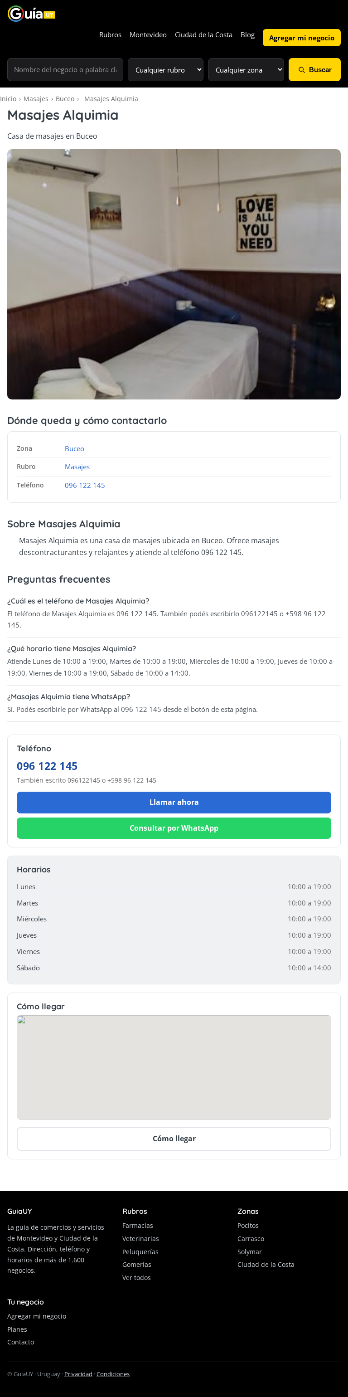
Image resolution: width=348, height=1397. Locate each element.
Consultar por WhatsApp (174, 828)
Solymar (249, 1251)
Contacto (20, 1342)
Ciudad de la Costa (203, 34)
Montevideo (148, 34)
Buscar (320, 69)
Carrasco (250, 1238)
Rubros (110, 34)
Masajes (36, 98)
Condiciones (113, 1374)
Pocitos (248, 1225)
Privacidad (78, 1374)
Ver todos (136, 1277)
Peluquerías (140, 1251)
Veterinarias (140, 1238)
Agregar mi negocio (301, 37)
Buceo (65, 98)
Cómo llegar (174, 1139)
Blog (248, 34)
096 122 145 (85, 485)
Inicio (8, 98)
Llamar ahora (174, 802)
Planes (17, 1329)
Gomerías (136, 1264)
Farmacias (137, 1225)
